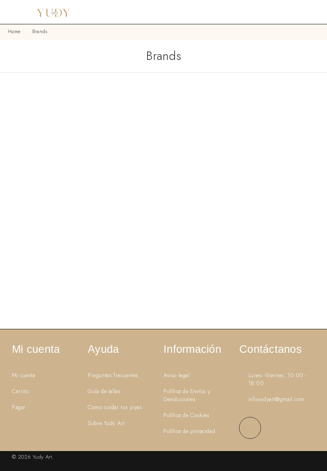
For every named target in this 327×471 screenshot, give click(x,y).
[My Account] (303, 12)
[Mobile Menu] (16, 12)
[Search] (290, 12)
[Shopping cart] (316, 12)
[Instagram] (250, 428)
